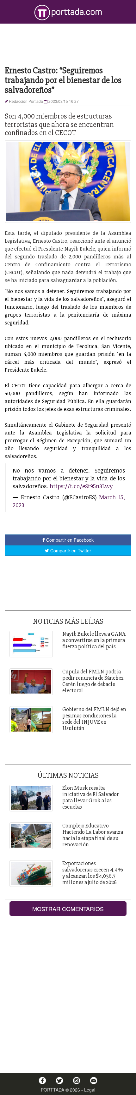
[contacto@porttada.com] (94, 1081)
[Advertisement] (68, 44)
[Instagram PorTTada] (76, 1081)
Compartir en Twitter (70, 550)
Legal (89, 1090)
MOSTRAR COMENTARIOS (68, 908)
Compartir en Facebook (69, 540)
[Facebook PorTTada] (42, 1081)
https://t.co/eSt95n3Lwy (81, 486)
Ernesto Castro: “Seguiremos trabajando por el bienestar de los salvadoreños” (63, 80)
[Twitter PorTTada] (59, 1081)
